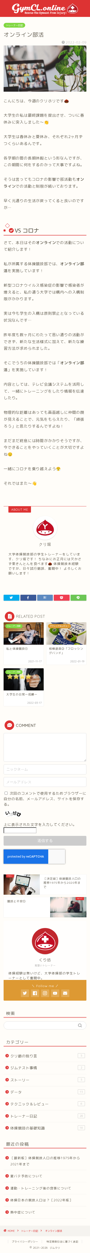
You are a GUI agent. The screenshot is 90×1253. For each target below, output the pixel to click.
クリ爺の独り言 (46, 1055)
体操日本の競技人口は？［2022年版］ (41, 1200)
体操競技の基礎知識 (46, 1128)
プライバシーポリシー (25, 1241)
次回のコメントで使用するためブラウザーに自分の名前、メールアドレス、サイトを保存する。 (45, 799)
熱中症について (23, 1212)
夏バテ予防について (26, 1176)
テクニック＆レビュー (46, 1104)
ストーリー (46, 1080)
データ (46, 1092)
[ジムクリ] (45, 13)
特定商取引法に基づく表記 (62, 1241)
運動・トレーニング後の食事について (41, 1188)
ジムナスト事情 (46, 1067)
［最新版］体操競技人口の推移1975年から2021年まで (45, 1161)
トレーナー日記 (14, 25)
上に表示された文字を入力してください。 (40, 824)
